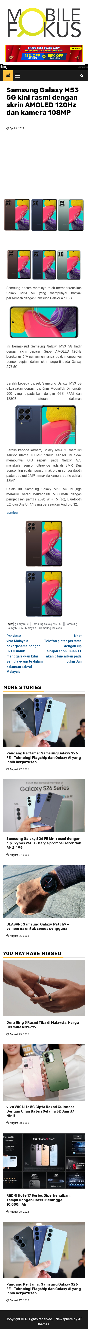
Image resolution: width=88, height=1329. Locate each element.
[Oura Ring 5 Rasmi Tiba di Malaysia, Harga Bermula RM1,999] (44, 988)
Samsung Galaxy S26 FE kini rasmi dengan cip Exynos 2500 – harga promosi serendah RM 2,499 (43, 843)
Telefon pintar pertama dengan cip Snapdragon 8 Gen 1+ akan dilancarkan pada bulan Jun (63, 648)
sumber (12, 513)
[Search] (81, 76)
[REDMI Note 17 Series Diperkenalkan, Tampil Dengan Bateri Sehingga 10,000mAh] (44, 1161)
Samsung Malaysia (51, 628)
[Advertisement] (44, 162)
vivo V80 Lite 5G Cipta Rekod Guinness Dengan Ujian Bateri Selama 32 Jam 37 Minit (40, 1111)
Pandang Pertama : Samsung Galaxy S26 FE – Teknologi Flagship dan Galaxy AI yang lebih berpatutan (43, 757)
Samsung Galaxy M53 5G (47, 624)
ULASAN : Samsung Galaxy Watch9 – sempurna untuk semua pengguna (37, 926)
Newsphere (64, 1319)
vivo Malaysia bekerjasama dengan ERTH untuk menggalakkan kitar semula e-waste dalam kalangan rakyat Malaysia (24, 654)
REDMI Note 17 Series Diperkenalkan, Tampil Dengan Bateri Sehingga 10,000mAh (38, 1200)
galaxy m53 (22, 624)
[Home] (8, 76)
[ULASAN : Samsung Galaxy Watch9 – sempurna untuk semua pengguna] (44, 891)
